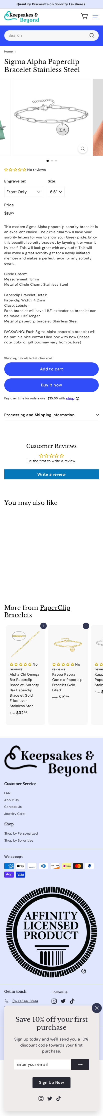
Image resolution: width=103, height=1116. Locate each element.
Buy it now (51, 385)
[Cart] (84, 17)
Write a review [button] (51, 474)
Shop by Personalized (21, 833)
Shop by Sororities (18, 840)
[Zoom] (83, 148)
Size (51, 181)
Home (8, 51)
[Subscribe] (80, 1065)
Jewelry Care (14, 814)
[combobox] (51, 35)
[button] (15, 169)
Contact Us (13, 807)
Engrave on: (15, 181)
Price (9, 204)
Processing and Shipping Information (39, 414)
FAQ (7, 793)
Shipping (10, 358)
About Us (11, 800)
